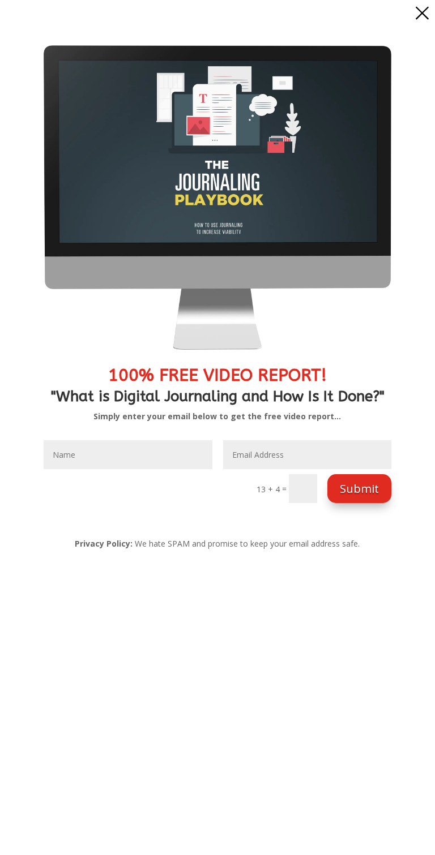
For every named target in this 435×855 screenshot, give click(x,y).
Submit (359, 488)
